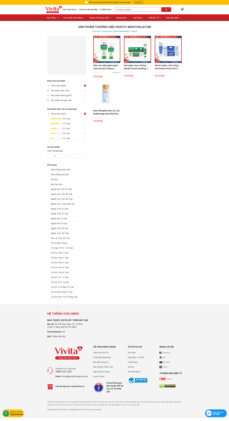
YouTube (166, 362)
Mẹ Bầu (54, 179)
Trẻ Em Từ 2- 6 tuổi (60, 282)
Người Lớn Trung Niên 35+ (63, 204)
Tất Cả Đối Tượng (59, 243)
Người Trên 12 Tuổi (59, 209)
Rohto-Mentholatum (121, 31)
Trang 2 (134, 31)
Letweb (98, 409)
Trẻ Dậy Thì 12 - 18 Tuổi (62, 248)
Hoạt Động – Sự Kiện (136, 357)
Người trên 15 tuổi (59, 223)
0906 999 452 (58, 336)
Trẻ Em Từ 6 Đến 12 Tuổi (62, 287)
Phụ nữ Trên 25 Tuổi (60, 238)
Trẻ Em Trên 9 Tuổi (60, 272)
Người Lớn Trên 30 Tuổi (62, 199)
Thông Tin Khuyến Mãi (88, 9)
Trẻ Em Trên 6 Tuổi (60, 267)
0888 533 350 (63, 371)
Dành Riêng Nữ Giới (60, 174)
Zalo (164, 357)
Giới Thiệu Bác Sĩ (134, 372)
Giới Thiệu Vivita (70, 9)
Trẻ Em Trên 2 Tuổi (59, 258)
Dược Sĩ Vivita (98, 376)
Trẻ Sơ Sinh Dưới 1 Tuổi (61, 292)
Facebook (166, 353)
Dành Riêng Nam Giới (60, 169)
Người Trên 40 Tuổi (60, 233)
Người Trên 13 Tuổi (59, 213)
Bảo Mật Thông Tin (100, 362)
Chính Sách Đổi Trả (100, 353)
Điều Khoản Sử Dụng (101, 372)
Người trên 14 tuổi (59, 218)
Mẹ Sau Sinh (56, 184)
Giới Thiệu (132, 353)
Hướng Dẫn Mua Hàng (102, 357)
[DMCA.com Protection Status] (167, 386)
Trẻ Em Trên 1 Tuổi (59, 253)
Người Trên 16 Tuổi (59, 228)
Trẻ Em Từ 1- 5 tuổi (59, 277)
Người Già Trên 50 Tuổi (61, 189)
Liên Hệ (131, 367)
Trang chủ (96, 31)
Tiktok (164, 367)
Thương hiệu (107, 31)
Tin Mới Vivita (105, 9)
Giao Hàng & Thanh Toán (103, 367)
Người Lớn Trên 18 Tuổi (61, 194)
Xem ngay (138, 2)
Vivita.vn (65, 409)
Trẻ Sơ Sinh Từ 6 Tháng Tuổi (64, 297)
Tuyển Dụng (132, 362)
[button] (52, 17)
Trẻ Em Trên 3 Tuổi (59, 262)
